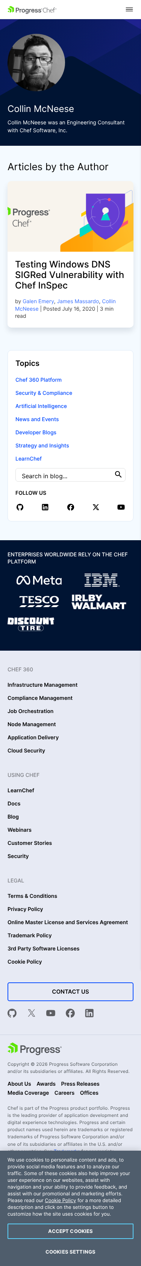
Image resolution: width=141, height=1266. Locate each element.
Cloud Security (26, 751)
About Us (19, 1084)
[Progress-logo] (35, 1049)
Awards (46, 1084)
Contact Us (70, 991)
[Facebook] (70, 1014)
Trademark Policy (30, 936)
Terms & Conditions (32, 896)
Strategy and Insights (42, 446)
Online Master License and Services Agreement (68, 923)
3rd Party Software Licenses (44, 949)
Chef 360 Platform (38, 380)
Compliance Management (40, 698)
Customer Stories (30, 843)
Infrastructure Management (42, 685)
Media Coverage (28, 1093)
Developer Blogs (35, 432)
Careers (65, 1093)
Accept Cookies (70, 1231)
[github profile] (19, 507)
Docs (14, 804)
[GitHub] (12, 1014)
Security (18, 857)
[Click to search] (118, 474)
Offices (89, 1093)
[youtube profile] (121, 507)
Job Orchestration (30, 712)
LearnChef (28, 459)
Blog (13, 817)
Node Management (32, 725)
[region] (70, 1208)
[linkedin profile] (45, 507)
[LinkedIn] (89, 1014)
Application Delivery (33, 738)
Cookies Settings (70, 1252)
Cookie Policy (25, 962)
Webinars (20, 830)
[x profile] (95, 507)
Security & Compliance (43, 393)
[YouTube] (50, 1014)
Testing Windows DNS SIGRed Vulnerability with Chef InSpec (69, 274)
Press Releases (80, 1084)
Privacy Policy (25, 909)
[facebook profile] (70, 507)
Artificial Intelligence (41, 406)
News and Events (37, 419)
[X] (31, 1014)
